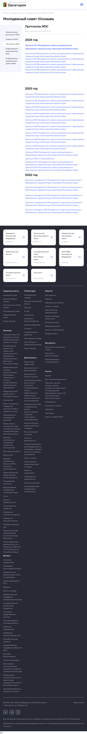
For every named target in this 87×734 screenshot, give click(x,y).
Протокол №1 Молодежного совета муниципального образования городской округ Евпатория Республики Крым (54, 95)
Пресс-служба (30, 458)
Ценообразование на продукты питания (12, 690)
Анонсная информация (8, 561)
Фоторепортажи (52, 322)
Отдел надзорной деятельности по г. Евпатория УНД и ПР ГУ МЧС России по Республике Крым (12, 547)
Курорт (48, 375)
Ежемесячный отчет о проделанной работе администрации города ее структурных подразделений (32, 412)
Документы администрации (52, 354)
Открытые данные (31, 483)
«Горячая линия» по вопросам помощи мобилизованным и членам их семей (11, 338)
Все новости (50, 295)
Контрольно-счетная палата (12, 306)
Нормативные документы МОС (13, 33)
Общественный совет (9, 316)
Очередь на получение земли (10, 519)
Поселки (27, 328)
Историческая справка (30, 296)
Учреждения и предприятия (30, 477)
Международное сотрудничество (52, 360)
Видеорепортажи (52, 326)
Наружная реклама (11, 660)
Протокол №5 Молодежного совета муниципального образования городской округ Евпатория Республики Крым (54, 121)
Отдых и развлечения (54, 417)
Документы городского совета (55, 348)
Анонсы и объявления (54, 330)
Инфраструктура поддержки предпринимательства (12, 597)
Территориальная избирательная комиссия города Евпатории (10, 534)
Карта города (30, 348)
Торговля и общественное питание (9, 614)
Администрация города (10, 300)
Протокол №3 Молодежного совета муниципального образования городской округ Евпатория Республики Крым (54, 108)
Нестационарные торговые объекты (11, 621)
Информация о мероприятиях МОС (12, 51)
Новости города (52, 306)
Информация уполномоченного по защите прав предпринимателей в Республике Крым (12, 680)
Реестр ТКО (8, 455)
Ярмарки (7, 587)
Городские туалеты (53, 406)
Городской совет (10, 295)
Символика (29, 315)
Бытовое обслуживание (9, 655)
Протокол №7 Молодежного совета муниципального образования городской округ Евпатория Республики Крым (54, 134)
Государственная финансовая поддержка (10, 605)
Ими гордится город (32, 338)
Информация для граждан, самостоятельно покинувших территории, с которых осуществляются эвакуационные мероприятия (10, 377)
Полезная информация (8, 628)
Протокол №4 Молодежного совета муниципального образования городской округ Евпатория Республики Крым (54, 114)
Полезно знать (51, 333)
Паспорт (27, 307)
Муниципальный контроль (31, 433)
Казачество (8, 400)
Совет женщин (9, 321)
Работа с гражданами (29, 471)
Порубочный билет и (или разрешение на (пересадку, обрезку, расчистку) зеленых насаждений (33, 449)
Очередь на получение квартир (11, 513)
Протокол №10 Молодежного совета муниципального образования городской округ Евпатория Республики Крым (51, 153)
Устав (26, 311)
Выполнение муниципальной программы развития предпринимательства (12, 667)
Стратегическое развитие (31, 333)
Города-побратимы (32, 325)
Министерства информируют (51, 311)
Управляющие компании (9, 482)
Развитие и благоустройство (31, 319)
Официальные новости (54, 303)
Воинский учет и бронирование (31, 369)
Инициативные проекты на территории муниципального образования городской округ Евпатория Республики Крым (10, 355)
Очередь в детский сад (11, 525)
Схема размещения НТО (11, 582)
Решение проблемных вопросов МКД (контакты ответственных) (10, 464)
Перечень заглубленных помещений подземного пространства (9, 442)
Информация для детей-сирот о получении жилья (10, 393)
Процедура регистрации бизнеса (12, 567)
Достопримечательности (55, 379)
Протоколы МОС (13, 44)
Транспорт (49, 413)
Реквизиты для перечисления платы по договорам (12, 574)
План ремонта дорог (11, 451)
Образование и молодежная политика (9, 417)
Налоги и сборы (10, 591)
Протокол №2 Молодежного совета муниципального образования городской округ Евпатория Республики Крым (54, 101)
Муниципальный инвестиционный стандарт (31, 425)
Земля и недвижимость (9, 501)
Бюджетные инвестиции (29, 363)
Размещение (50, 402)
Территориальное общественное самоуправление (10, 475)
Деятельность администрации (31, 375)
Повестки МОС (12, 39)
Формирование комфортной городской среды (10, 489)
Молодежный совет (11, 311)
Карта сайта (79, 702)
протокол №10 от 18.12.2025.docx (39, 159)
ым (76, 170)
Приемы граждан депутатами (52, 317)
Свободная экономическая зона (12, 634)
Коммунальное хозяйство (9, 507)
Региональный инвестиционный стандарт (31, 464)
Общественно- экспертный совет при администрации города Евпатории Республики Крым (11, 429)
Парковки (49, 409)
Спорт (5, 496)
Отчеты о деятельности (30, 439)
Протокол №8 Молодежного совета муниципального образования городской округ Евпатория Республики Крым (54, 140)
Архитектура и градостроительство (32, 343)
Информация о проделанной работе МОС (12, 61)
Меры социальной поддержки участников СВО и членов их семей (10, 407)
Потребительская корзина (10, 640)
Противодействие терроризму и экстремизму (31, 489)
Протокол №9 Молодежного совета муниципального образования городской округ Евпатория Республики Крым (54, 147)
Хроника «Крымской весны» (33, 302)
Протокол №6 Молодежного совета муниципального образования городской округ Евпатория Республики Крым (54, 127)
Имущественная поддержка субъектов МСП (12, 647)
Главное (48, 299)
